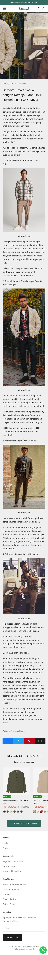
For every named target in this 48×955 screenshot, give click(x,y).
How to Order (9, 866)
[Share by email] (40, 741)
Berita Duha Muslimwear (14, 884)
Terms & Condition (11, 889)
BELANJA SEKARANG (24, 823)
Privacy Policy (9, 899)
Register (7, 848)
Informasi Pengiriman (13, 871)
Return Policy (9, 904)
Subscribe (13, 937)
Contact (6, 894)
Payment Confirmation (13, 861)
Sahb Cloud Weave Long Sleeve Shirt (15, 801)
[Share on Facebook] (8, 741)
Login (5, 843)
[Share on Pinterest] (29, 741)
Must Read (22, 84)
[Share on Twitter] (18, 741)
